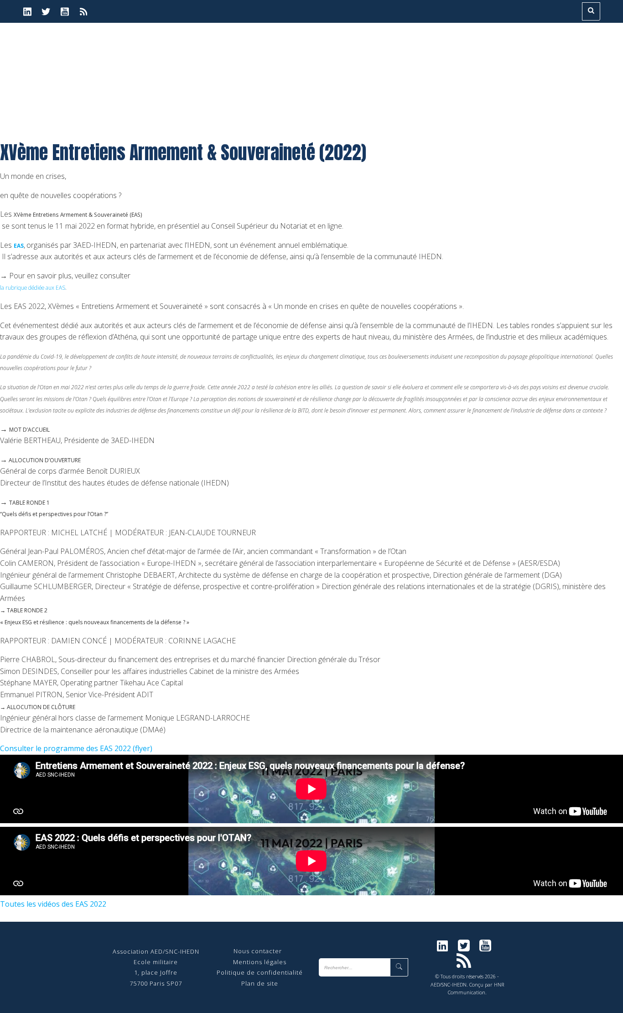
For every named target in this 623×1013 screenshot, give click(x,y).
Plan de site (259, 983)
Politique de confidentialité (260, 972)
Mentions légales (259, 962)
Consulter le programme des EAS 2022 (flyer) (76, 748)
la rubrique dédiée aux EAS (32, 287)
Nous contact (254, 951)
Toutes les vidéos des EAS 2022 (53, 904)
